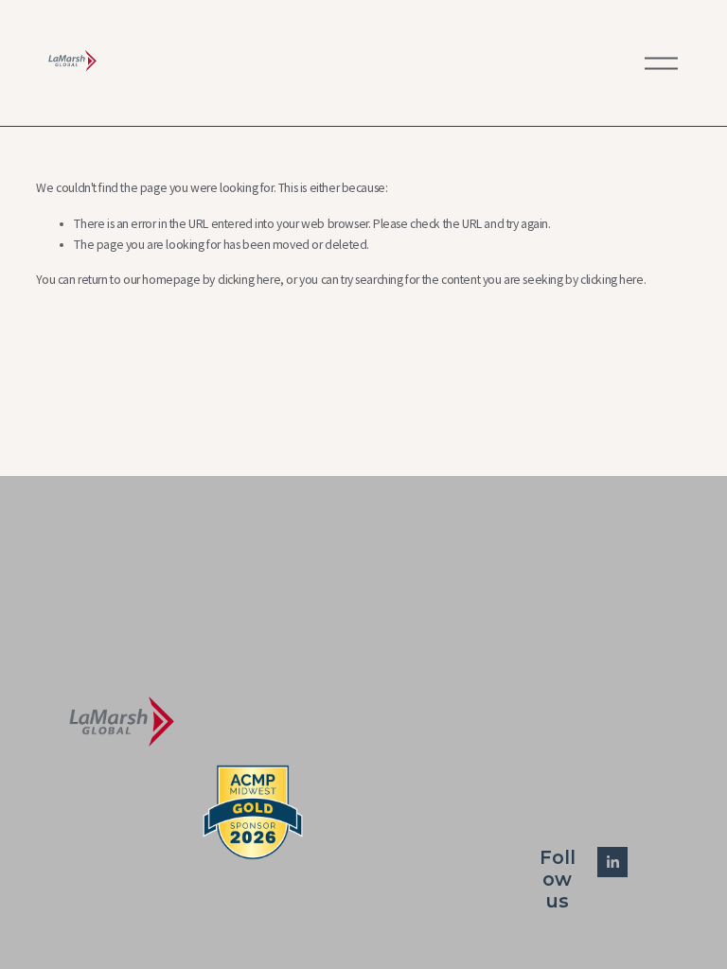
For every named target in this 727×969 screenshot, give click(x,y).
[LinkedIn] (612, 862)
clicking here (249, 280)
